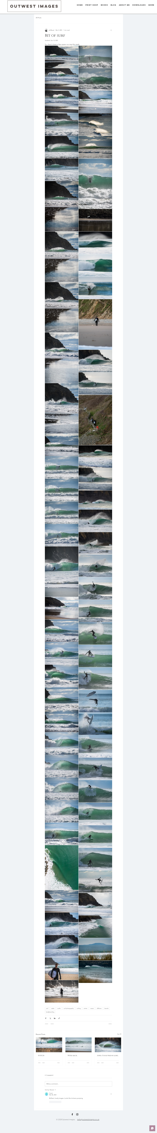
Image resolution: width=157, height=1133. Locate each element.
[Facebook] (72, 1100)
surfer (59, 1008)
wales (52, 1008)
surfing (79, 1008)
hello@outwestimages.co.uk (88, 1105)
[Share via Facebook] (46, 1018)
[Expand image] (61, 57)
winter (85, 1008)
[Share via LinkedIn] (55, 1018)
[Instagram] (77, 1100)
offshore (99, 1008)
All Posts (38, 18)
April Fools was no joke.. (108, 1056)
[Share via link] (59, 1018)
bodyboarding (50, 1012)
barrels (106, 1008)
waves (92, 1008)
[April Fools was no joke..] (108, 1044)
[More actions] (111, 30)
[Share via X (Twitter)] (50, 1018)
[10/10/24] (49, 1044)
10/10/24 (41, 1056)
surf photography (69, 1008)
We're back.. (73, 1056)
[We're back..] (78, 1044)
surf (47, 1008)
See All (119, 1034)
